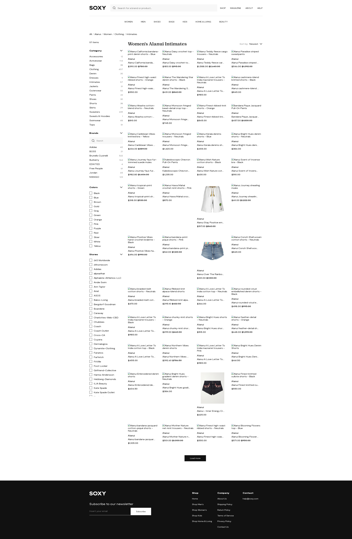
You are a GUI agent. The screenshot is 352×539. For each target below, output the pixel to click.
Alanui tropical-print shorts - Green (141, 196)
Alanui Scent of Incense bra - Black (245, 170)
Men (143, 21)
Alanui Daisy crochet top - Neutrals (176, 62)
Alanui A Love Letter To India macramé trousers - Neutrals (210, 91)
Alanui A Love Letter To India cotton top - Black (141, 356)
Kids (185, 21)
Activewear (95, 60)
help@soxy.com (250, 498)
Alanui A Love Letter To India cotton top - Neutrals (210, 300)
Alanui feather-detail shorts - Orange (245, 328)
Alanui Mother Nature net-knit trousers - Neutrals (176, 436)
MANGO (94, 177)
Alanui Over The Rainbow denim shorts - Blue (210, 274)
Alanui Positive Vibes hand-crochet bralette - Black (141, 250)
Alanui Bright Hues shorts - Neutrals (210, 328)
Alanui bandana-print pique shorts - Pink (176, 248)
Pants (92, 94)
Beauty (223, 21)
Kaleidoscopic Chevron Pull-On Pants (176, 170)
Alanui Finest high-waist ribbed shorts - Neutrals (210, 436)
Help (260, 8)
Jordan (93, 172)
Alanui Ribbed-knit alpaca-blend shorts (176, 300)
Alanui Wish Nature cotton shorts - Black (210, 170)
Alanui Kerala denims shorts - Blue (210, 145)
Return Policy (223, 510)
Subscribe (141, 511)
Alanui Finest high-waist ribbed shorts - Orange (141, 88)
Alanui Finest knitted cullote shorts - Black (245, 385)
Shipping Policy (224, 504)
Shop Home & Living (202, 521)
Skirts (92, 107)
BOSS (92, 151)
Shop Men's (198, 504)
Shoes (157, 21)
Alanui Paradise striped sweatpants (245, 62)
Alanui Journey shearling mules (245, 196)
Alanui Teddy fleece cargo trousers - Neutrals (210, 62)
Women (128, 21)
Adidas (93, 147)
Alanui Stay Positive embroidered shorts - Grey (210, 222)
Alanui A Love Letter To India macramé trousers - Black (141, 330)
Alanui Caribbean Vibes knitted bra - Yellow (141, 145)
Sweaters (94, 111)
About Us (222, 498)
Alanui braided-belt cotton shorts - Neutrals (141, 300)
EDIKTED (94, 164)
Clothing (119, 34)
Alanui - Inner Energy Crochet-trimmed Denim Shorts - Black (210, 411)
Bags (171, 21)
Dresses (93, 77)
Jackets (93, 86)
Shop (223, 8)
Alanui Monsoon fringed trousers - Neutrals (176, 145)
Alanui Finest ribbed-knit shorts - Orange (210, 116)
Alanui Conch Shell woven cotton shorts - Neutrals (245, 248)
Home (195, 498)
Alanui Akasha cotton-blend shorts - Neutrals (141, 116)
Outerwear (95, 90)
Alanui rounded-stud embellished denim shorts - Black (245, 302)
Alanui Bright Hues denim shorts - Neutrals (245, 145)
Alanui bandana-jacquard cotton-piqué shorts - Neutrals (141, 439)
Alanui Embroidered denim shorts (141, 385)
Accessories (96, 56)
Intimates (94, 82)
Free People (96, 168)
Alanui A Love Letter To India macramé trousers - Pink (210, 359)
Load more (195, 458)
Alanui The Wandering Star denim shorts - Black (176, 88)
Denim (92, 73)
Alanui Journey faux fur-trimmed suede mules (141, 170)
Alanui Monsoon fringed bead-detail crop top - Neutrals (176, 119)
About (249, 8)
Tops (92, 124)
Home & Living (203, 21)
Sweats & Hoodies (99, 116)
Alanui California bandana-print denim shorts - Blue (141, 62)
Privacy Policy (224, 521)
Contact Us (223, 527)
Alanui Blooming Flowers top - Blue (245, 436)
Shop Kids (197, 515)
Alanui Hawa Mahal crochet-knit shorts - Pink (176, 196)
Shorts (93, 103)
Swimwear (95, 120)
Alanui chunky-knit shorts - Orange (176, 328)
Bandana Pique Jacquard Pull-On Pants (245, 116)
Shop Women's (199, 510)
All (90, 34)
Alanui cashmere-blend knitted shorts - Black (245, 88)
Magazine (235, 8)
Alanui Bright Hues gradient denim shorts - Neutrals (176, 387)
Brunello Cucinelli (98, 155)
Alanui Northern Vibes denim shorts (176, 356)
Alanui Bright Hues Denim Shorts (245, 356)
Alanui (97, 34)
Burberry (94, 159)
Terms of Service (225, 515)
